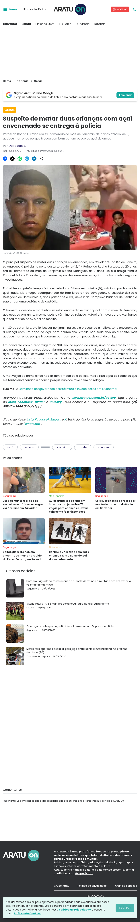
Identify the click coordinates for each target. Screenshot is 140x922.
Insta (30, 419)
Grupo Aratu (61, 886)
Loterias (99, 24)
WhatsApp (32, 424)
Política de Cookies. (27, 913)
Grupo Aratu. (84, 873)
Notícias (22, 81)
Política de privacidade (92, 886)
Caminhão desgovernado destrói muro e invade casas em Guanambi (68, 389)
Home (7, 81)
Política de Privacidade (75, 909)
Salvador (10, 24)
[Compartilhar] (41, 158)
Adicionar (125, 95)
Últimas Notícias (34, 9)
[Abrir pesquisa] (135, 9)
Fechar (125, 908)
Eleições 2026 (45, 24)
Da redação (17, 146)
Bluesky (55, 419)
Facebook (42, 419)
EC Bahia (65, 24)
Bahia (26, 24)
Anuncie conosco (126, 886)
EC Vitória (83, 24)
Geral (38, 81)
